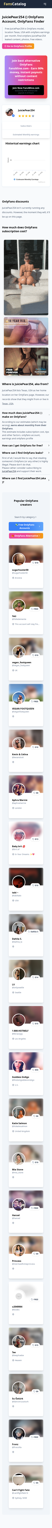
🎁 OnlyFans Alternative (24, 535)
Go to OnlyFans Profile (19, 46)
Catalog (15, 3)
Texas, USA (7, 403)
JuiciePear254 (9, 471)
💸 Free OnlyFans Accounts (24, 526)
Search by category (25, 517)
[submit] (26, 90)
